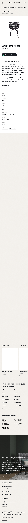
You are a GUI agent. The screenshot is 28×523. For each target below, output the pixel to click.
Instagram (4, 504)
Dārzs (15, 393)
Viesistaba (12, 129)
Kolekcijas (11, 7)
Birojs (3, 393)
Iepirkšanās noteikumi (7, 517)
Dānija (3, 124)
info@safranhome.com (8, 502)
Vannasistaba (18, 406)
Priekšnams (17, 402)
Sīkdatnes (4, 520)
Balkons (4, 390)
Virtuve (16, 409)
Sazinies (23, 7)
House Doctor (6, 119)
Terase (4, 406)
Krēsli (9, 11)
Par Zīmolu (17, 7)
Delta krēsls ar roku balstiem (7, 372)
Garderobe (17, 396)
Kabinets (16, 399)
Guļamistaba (5, 399)
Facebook (4, 506)
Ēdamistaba (5, 129)
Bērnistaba (17, 390)
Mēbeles (4, 11)
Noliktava (4, 402)
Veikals (5, 7)
